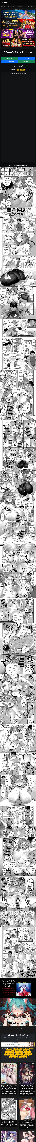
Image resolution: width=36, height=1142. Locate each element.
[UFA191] (18, 24)
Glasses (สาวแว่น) (9, 1055)
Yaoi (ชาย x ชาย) (13, 1048)
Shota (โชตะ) (26, 1050)
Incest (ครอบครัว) (10, 1052)
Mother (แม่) (9, 1050)
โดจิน (32, 6)
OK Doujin (4, 2)
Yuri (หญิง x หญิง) (14, 1057)
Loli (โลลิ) (21, 1048)
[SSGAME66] (18, 33)
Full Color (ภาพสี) (18, 1050)
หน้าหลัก (3, 6)
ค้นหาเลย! (31, 1044)
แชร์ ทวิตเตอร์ (10, 62)
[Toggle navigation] (33, 2)
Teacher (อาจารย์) (19, 1055)
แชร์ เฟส (26, 59)
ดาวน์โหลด (26, 62)
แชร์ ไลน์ (9, 59)
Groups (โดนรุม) (19, 1052)
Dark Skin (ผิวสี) (27, 1053)
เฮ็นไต (27, 6)
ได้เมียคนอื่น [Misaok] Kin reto (18, 52)
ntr (18, 69)
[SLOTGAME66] (18, 42)
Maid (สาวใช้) (28, 1055)
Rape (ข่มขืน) (27, 1052)
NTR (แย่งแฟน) (23, 1057)
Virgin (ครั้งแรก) (18, 1053)
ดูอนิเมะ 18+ (20, 6)
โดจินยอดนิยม (11, 6)
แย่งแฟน (22, 69)
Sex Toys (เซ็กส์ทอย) (8, 1053)
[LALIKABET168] (18, 14)
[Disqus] (18, 97)
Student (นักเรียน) (30, 1048)
